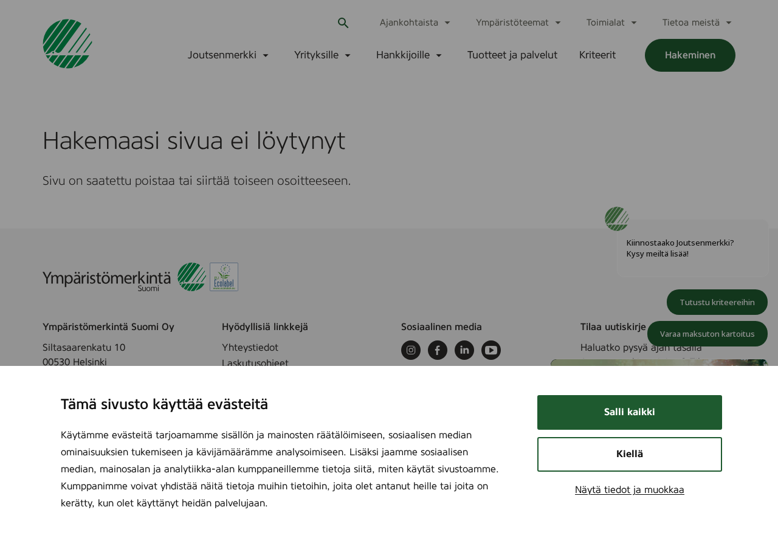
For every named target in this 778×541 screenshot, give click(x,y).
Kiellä (629, 454)
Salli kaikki (629, 412)
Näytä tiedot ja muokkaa (629, 490)
